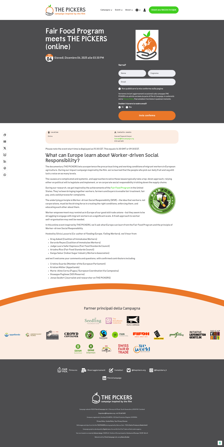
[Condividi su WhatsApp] (4, 174)
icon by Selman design (95, 433)
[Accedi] (144, 9)
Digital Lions (106, 429)
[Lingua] (138, 9)
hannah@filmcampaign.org (124, 139)
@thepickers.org (139, 370)
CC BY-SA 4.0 (144, 433)
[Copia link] (4, 134)
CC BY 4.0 (106, 433)
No (130, 107)
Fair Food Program (120, 188)
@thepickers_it (160, 370)
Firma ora (73, 370)
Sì (123, 107)
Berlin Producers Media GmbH (138, 425)
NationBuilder (125, 437)
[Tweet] (4, 148)
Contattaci (118, 370)
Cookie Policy (110, 421)
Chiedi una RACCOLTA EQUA (163, 10)
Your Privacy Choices (121, 421)
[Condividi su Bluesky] (4, 154)
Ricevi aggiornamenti (96, 370)
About (128, 10)
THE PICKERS (101, 425)
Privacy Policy (128, 99)
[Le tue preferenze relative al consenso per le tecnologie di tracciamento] (220, 443)
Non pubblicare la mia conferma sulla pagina (142, 89)
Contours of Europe (133, 433)
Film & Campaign (114, 378)
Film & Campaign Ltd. (101, 409)
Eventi (117, 10)
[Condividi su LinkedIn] (4, 161)
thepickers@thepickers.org (106, 413)
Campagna (105, 10)
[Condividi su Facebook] (4, 168)
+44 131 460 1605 (121, 413)
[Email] (4, 141)
